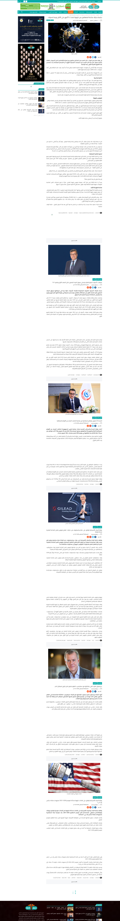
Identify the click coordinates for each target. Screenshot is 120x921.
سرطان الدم (83, 754)
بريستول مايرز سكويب (90, 754)
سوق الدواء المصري (71, 374)
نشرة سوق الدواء (33, 12)
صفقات (65, 12)
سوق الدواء (76, 212)
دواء (94, 279)
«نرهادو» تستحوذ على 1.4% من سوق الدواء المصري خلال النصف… (27, 98)
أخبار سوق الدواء (96, 374)
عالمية (60, 12)
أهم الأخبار (99, 279)
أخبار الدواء (97, 212)
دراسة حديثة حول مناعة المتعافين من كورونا (86, 212)
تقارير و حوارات (89, 12)
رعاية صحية (81, 12)
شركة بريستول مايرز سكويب (69, 754)
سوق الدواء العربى (53, 12)
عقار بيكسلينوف (69, 640)
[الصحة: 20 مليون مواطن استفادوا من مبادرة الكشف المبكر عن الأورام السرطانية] (41, 105)
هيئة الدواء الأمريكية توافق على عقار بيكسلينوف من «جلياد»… (27, 110)
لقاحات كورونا (64, 877)
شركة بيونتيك (79, 877)
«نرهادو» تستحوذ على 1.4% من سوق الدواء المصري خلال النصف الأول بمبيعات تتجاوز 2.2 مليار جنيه (74, 1)
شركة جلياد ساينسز (77, 640)
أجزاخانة (76, 12)
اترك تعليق (73, 240)
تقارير (94, 418)
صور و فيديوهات (42, 12)
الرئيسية (100, 12)
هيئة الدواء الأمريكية (56, 877)
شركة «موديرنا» (85, 877)
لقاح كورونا (70, 212)
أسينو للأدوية (84, 374)
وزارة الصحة (86, 484)
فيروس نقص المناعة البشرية (60, 640)
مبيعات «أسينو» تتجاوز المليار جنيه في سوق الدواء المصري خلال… (27, 92)
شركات (95, 12)
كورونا (69, 877)
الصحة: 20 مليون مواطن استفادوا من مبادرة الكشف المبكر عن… (27, 104)
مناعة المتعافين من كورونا (63, 212)
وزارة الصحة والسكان (79, 484)
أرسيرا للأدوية (90, 374)
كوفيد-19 (70, 12)
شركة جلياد (83, 640)
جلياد (93, 640)
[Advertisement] (107, 21)
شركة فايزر (73, 877)
